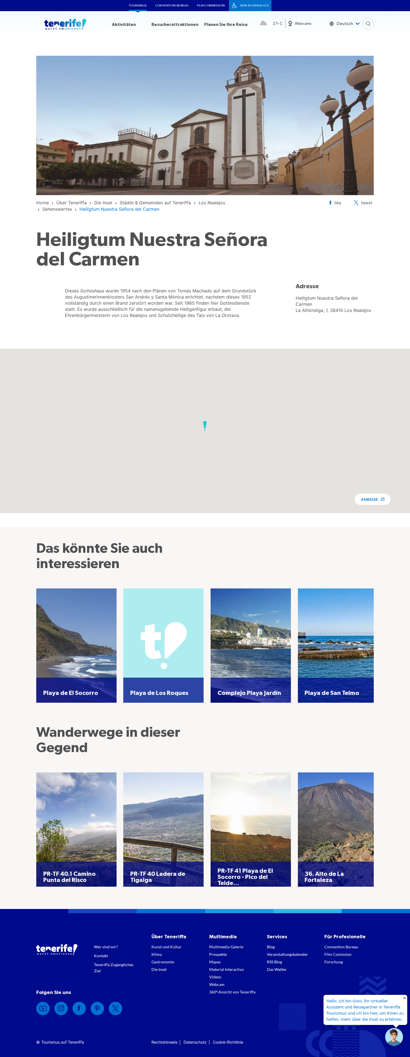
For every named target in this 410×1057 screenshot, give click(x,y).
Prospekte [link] (218, 954)
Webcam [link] (217, 984)
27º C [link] (277, 24)
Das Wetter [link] (277, 969)
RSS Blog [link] (274, 961)
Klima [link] (156, 954)
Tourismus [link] (138, 5)
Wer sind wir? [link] (106, 946)
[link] (42, 202)
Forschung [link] (333, 961)
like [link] (337, 202)
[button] (205, 426)
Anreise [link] (369, 499)
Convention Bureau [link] (172, 5)
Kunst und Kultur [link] (166, 946)
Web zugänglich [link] (254, 5)
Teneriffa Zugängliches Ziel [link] (113, 967)
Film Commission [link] (211, 5)
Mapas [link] (215, 961)
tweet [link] (366, 202)
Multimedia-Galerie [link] (226, 946)
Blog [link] (271, 946)
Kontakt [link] (101, 955)
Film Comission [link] (337, 954)
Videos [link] (215, 976)
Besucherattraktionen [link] (174, 24)
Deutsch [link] (345, 23)
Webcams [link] (303, 24)
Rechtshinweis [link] (164, 1042)
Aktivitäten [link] (124, 24)
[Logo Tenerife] (65, 25)
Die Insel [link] (159, 969)
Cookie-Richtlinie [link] (228, 1042)
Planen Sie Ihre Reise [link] (226, 24)
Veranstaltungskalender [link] (287, 954)
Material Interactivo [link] (226, 969)
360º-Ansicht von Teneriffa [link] (232, 992)
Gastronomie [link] (162, 961)
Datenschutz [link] (195, 1042)
